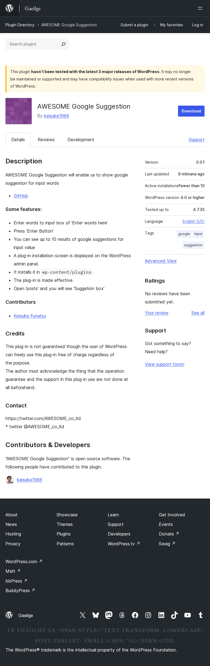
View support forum (164, 364)
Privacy (13, 543)
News (11, 524)
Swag (167, 543)
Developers (119, 534)
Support (197, 139)
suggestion (193, 245)
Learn (113, 514)
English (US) (194, 221)
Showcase (67, 514)
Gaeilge (25, 615)
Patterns (65, 543)
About (11, 514)
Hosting (13, 534)
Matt (13, 571)
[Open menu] (201, 8)
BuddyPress (20, 590)
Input (198, 234)
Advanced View (161, 260)
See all (198, 312)
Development (81, 139)
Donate (169, 534)
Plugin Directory (19, 24)
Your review (156, 312)
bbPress (16, 581)
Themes (65, 524)
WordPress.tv (124, 543)
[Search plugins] (63, 44)
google (184, 234)
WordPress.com (24, 561)
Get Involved (172, 514)
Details (18, 139)
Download (191, 111)
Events (166, 524)
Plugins (64, 534)
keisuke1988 (56, 115)
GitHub (21, 195)
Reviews (46, 139)
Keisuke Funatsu (30, 315)
